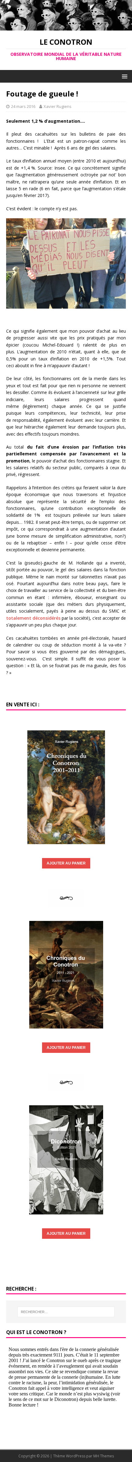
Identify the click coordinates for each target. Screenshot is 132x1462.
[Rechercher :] (66, 1312)
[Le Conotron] (66, 27)
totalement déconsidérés (33, 618)
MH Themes (103, 1456)
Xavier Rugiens (58, 106)
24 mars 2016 (23, 106)
